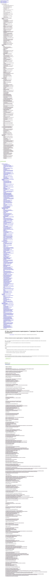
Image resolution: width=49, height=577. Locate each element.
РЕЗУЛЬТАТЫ (4, 67)
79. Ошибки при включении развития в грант (8, 122)
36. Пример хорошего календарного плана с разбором (8, 63)
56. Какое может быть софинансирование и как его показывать (8, 92)
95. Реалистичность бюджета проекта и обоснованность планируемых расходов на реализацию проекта (8, 148)
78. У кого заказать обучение (6, 121)
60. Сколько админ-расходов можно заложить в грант (7, 96)
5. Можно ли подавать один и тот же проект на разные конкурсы (7, 12)
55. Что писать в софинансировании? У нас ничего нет (8, 90)
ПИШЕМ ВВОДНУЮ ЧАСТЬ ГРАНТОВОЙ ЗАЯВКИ (6, 18)
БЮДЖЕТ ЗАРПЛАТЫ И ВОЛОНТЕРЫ (7, 100)
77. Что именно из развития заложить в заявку (8, 120)
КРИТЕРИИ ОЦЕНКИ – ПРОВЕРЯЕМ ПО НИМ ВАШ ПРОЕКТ (7, 135)
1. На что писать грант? (6, 4)
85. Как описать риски (6, 130)
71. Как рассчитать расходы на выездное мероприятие (8, 110)
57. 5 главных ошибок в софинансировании (6, 93)
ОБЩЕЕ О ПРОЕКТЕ (7, 474)
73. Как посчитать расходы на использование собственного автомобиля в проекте (8, 113)
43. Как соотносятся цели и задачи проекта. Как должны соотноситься (8, 73)
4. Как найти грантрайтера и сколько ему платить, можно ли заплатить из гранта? (8, 10)
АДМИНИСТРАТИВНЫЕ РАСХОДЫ (6, 259)
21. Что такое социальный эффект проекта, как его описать (8, 38)
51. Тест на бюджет (5, 83)
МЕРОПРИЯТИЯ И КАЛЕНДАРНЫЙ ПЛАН (7, 54)
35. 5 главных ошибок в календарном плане (7, 62)
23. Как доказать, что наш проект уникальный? (7, 41)
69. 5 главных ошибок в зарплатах (7, 274)
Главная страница (11, 334)
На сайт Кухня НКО (3, 161)
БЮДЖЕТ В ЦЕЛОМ (7, 526)
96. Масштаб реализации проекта (7, 149)
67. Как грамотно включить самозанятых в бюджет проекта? (8, 105)
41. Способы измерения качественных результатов (8, 70)
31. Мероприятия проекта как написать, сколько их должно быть (8, 55)
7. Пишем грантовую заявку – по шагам (8, 14)
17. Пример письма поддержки (7, 30)
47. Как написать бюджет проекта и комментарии (7, 79)
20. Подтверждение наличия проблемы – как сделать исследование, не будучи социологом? (8, 36)
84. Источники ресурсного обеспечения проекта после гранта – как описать (8, 129)
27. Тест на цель (7, 398)
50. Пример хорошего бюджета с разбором (7, 82)
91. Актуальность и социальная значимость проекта (7, 139)
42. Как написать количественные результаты (7, 71)
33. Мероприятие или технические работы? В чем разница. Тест (7, 59)
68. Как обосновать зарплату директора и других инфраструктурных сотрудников (8, 107)
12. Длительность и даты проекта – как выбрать (8, 22)
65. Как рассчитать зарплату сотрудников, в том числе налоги (8, 102)
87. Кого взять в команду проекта (7, 132)
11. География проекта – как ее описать (8, 21)
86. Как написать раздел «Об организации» (6, 131)
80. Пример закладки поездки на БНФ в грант (8, 123)
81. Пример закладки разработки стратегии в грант (8, 125)
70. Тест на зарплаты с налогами (7, 108)
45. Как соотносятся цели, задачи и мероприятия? (7, 75)
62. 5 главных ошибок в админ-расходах (10, 436)
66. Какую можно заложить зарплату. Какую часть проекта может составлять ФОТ (8, 104)
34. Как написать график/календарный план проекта (8, 60)
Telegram (6, 364)
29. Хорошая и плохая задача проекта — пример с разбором (8, 52)
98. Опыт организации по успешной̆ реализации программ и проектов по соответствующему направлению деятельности (7, 154)
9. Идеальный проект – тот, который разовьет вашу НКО (7, 17)
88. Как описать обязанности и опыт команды (7, 133)
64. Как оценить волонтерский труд (7, 101)
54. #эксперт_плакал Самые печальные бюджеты (8, 88)
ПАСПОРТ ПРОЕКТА (5, 19)
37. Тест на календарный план (6, 64)
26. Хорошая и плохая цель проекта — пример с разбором (8, 48)
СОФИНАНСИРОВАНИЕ (6, 89)
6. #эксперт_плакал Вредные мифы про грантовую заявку (8, 13)
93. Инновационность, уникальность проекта (7, 143)
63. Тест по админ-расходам (6, 99)
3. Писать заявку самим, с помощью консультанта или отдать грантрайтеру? (7, 8)
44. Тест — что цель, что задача (7, 74)
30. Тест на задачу (7, 402)
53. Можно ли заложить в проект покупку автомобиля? (8, 87)
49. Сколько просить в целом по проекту (7, 81)
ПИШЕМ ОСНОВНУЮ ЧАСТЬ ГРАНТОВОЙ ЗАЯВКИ (7, 45)
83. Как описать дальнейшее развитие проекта (7, 128)
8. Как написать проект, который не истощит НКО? (7, 15)
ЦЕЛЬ (4, 46)
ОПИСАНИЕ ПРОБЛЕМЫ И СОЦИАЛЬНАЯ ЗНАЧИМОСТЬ (8, 31)
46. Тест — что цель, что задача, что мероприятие (7, 77)
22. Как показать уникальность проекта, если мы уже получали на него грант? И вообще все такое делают (8, 40)
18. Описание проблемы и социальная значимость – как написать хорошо (8, 33)
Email (8, 364)
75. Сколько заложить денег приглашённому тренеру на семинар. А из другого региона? (8, 117)
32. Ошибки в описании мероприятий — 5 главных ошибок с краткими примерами (8, 57)
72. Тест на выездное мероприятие (7, 111)
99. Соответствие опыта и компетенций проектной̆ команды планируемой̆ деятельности (8, 156)
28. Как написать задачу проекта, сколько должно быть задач (8, 50)
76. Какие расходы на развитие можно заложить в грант (7, 119)
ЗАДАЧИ (4, 49)
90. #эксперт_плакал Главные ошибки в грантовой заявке (8, 138)
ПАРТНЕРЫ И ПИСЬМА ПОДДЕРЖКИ (7, 26)
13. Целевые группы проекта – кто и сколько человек (7, 24)
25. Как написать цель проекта (9, 502)
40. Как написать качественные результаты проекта (8, 68)
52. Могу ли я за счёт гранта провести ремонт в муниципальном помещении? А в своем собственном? (8, 85)
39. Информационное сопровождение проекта (7, 66)
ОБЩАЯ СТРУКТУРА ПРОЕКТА (6, 72)
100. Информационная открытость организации (7, 158)
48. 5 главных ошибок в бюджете (7, 80)
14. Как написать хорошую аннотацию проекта (8, 25)
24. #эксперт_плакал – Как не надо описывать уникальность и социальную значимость (8, 43)
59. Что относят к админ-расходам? (7, 95)
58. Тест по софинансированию (7, 94)
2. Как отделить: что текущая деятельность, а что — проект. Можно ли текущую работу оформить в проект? (8, 6)
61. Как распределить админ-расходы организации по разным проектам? (7, 98)
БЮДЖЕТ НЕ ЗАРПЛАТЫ (6, 109)
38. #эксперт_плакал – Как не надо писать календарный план (8, 65)
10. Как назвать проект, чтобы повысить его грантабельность (8, 20)
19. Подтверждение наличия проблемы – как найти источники (8, 34)
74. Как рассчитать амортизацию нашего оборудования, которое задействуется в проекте (8, 115)
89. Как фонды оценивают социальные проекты (8, 136)
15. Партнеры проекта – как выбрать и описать (8, 27)
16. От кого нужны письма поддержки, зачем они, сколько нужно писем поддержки (8, 29)
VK (9, 364)
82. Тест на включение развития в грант (8, 126)
